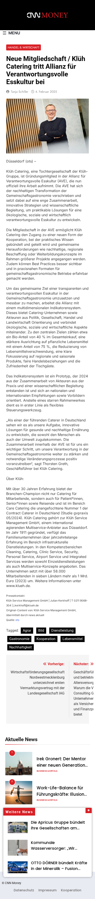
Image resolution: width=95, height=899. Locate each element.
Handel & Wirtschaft (23, 47)
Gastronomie (19, 639)
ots (17, 620)
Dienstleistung (62, 630)
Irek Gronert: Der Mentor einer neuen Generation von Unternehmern (61, 765)
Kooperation (45, 639)
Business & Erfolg (47, 771)
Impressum (47, 890)
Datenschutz (24, 890)
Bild (41, 630)
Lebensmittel (73, 639)
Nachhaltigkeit (20, 647)
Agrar (27, 630)
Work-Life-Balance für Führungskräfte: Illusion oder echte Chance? (60, 794)
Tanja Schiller (19, 91)
